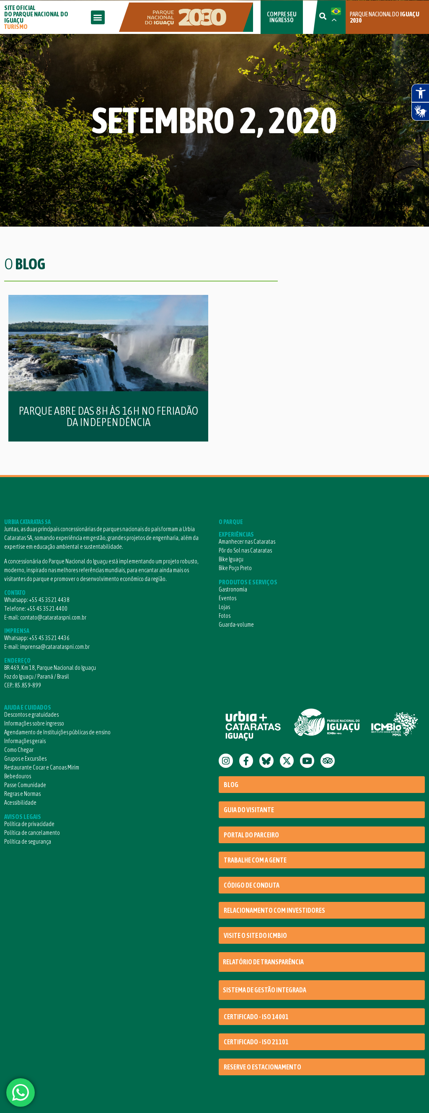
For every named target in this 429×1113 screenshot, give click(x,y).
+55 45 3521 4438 (49, 600)
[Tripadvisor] (327, 761)
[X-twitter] (287, 761)
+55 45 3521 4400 (47, 608)
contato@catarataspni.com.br (53, 617)
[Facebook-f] (246, 761)
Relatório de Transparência (263, 962)
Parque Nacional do (384, 17)
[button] (98, 17)
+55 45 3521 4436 (49, 638)
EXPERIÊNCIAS (236, 534)
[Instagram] (226, 761)
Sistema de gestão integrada (264, 990)
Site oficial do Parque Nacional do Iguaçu (36, 17)
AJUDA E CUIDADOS (27, 707)
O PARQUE (231, 522)
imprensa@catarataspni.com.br (55, 646)
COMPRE (282, 17)
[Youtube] (307, 761)
